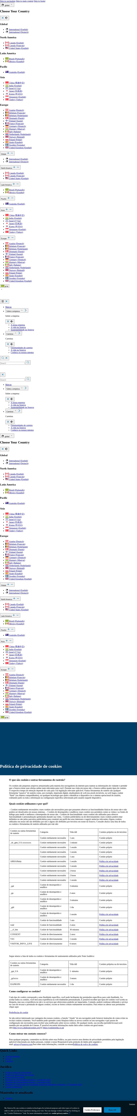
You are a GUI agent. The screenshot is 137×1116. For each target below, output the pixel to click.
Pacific (4, 199)
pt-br (6, 286)
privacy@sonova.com (23, 1044)
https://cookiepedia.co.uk (53, 1028)
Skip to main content (24, 1)
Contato (8, 1098)
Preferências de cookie (18, 1012)
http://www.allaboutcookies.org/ (26, 1028)
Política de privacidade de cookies (19, 1075)
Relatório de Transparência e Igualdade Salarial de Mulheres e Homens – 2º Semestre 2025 (43, 1084)
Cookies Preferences (92, 1110)
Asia (3, 210)
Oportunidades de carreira (22, 348)
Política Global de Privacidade (18, 1072)
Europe (4, 239)
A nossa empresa (18, 325)
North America (7, 168)
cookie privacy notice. (60, 1113)
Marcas (8, 307)
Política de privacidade (108, 861)
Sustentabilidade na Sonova (22, 330)
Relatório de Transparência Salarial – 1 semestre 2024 (28, 1080)
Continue (132, 1104)
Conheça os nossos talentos (22, 352)
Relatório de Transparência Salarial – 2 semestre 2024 (28, 1082)
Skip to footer (39, 1)
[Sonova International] (12, 298)
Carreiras (9, 334)
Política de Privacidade (15, 1077)
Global (4, 154)
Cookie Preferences (13, 1087)
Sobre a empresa (13, 311)
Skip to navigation (7, 1)
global (7, 5)
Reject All (112, 1110)
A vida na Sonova (18, 327)
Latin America (6, 185)
